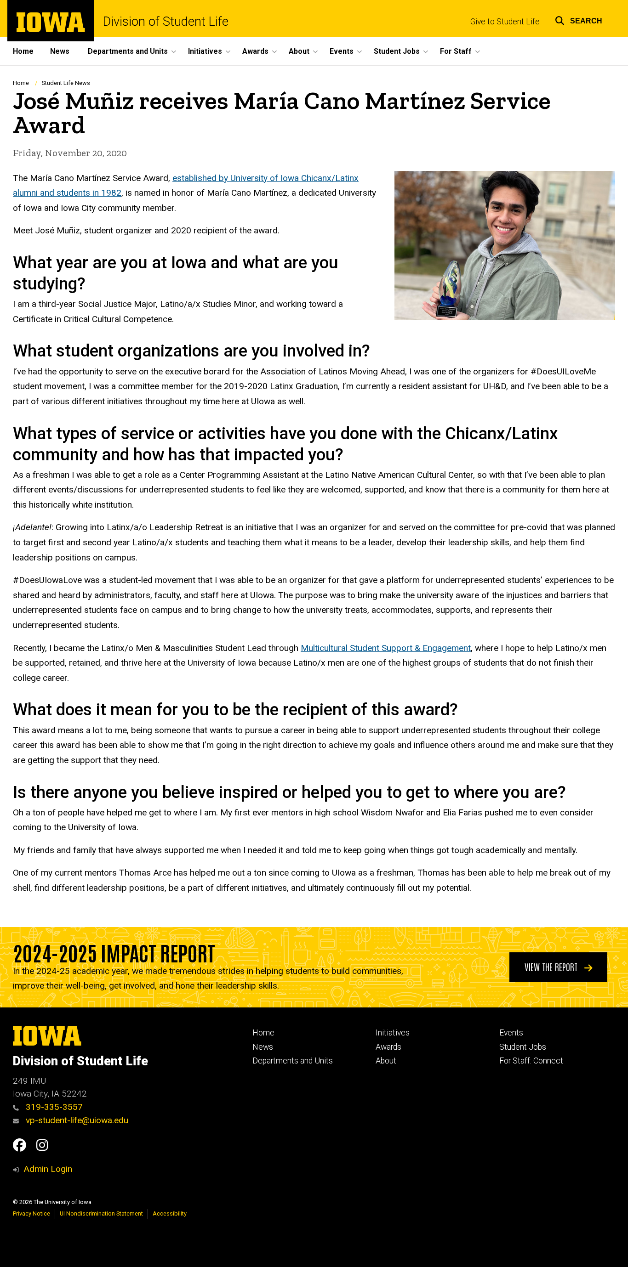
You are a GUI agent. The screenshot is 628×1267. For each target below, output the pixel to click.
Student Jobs (522, 1047)
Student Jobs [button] (397, 51)
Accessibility (170, 1213)
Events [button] (342, 51)
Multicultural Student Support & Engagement (386, 648)
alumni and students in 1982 (67, 192)
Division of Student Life (165, 22)
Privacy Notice (31, 1213)
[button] (578, 19)
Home (23, 51)
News (59, 51)
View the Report (552, 967)
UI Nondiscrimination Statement (101, 1213)
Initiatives (393, 1032)
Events (511, 1032)
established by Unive (211, 178)
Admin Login (47, 1169)
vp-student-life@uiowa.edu (75, 1120)
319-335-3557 (53, 1107)
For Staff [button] (456, 51)
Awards (388, 1047)
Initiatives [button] (205, 51)
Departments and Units (292, 1060)
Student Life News (66, 82)
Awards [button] (255, 51)
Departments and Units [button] (128, 51)
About (386, 1060)
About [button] (299, 51)
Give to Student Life (505, 21)
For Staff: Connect (531, 1060)
